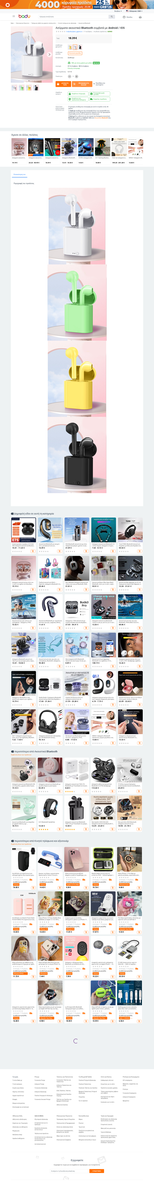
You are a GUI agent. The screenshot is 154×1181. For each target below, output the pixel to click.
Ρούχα (37, 1166)
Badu (12, 23)
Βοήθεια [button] (117, 11)
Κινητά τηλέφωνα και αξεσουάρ (67, 23)
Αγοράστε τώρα (62, 84)
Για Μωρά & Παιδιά (85, 1166)
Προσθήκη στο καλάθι (81, 84)
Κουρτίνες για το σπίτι (108, 1173)
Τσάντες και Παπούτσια (65, 1166)
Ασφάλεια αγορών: (59, 93)
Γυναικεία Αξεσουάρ (41, 1177)
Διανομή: (58, 66)
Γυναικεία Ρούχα (40, 1169)
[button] (14, 16)
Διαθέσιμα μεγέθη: (59, 53)
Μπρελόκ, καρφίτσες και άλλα (130, 1173)
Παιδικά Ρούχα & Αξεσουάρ (87, 1169)
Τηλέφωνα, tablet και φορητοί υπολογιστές (43, 23)
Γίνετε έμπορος (17, 1173)
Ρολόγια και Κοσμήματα (131, 1166)
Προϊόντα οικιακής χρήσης (109, 1177)
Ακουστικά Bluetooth (84, 23)
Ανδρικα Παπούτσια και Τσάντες (64, 1175)
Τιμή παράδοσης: (61, 72)
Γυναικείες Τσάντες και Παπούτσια (64, 1169)
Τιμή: (58, 38)
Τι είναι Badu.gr (17, 1169)
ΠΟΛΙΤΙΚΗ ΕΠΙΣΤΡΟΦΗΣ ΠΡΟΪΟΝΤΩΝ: (60, 108)
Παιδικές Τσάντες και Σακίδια (88, 1177)
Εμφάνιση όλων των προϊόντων (21, 755)
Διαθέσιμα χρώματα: (59, 46)
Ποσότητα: (59, 76)
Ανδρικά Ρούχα (39, 1173)
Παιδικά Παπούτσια (85, 1173)
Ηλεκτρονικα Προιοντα (22, 23)
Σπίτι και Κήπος (106, 1166)
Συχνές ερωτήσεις (18, 1177)
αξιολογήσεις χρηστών (74, 31)
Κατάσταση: (59, 58)
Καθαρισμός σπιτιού (107, 1169)
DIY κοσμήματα (127, 1169)
